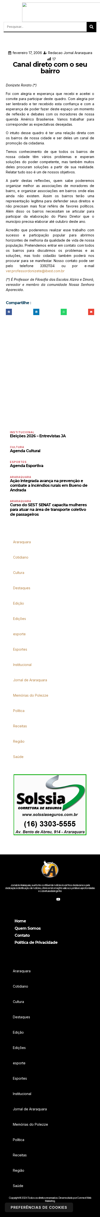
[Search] (91, 27)
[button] (5, 12)
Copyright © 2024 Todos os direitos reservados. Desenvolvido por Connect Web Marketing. (50, 1199)
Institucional (22, 432)
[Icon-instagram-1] (50, 899)
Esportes (18, 462)
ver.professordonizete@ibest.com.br (35, 271)
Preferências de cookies (39, 1207)
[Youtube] (58, 899)
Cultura (17, 447)
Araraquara (20, 477)
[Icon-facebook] (42, 899)
